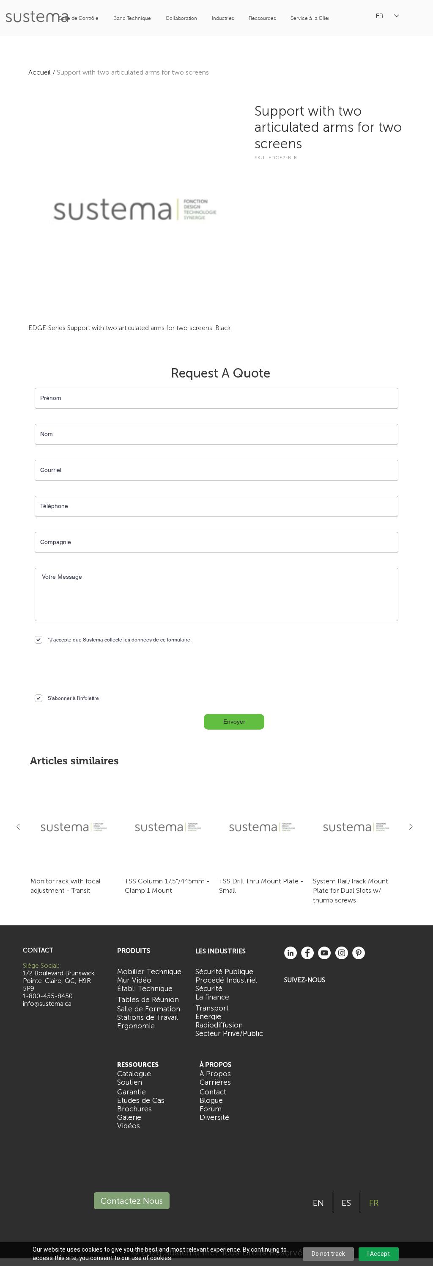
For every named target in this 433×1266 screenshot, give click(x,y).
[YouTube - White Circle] (324, 953)
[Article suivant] (411, 827)
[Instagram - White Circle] (341, 953)
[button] (79, 18)
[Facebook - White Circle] (307, 953)
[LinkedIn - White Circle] (290, 953)
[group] (214, 844)
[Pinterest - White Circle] (358, 953)
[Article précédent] (18, 827)
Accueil (39, 72)
